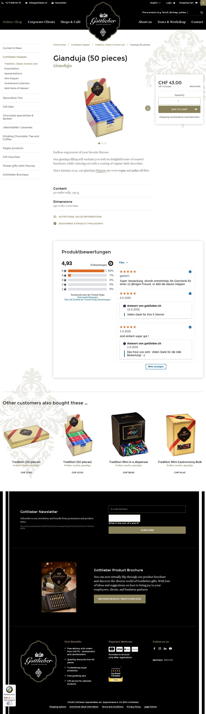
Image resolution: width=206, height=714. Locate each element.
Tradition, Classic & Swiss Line (20, 63)
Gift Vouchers (11, 157)
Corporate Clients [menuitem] (41, 22)
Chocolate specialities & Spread (18, 117)
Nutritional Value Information (84, 707)
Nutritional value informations (80, 216)
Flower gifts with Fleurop (19, 165)
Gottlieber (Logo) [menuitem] (103, 21)
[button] (99, 143)
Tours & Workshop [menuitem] (172, 22)
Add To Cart (179, 109)
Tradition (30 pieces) (26, 462)
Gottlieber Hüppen (15, 56)
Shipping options (57, 707)
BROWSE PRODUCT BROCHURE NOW (119, 599)
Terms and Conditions (112, 707)
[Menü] (14, 686)
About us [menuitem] (145, 22)
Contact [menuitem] (197, 22)
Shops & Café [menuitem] (71, 22)
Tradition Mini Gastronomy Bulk (180, 462)
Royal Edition (11, 68)
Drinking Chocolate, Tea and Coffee (21, 138)
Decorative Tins (13, 98)
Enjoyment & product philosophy (81, 223)
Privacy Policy (70, 526)
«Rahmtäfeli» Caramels (17, 127)
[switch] (9, 703)
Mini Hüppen (11, 78)
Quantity (179, 95)
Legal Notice (150, 707)
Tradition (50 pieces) (77, 462)
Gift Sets (8, 106)
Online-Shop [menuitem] (12, 22)
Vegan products (13, 148)
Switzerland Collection (17, 83)
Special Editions (13, 73)
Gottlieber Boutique (15, 174)
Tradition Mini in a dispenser (128, 462)
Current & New (12, 48)
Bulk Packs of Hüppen (16, 88)
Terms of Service (87, 526)
